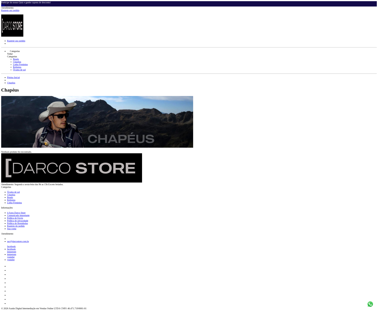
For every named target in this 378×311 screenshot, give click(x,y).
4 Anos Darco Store (16, 212)
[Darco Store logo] (12, 36)
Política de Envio (15, 218)
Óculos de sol (19, 70)
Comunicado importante (18, 215)
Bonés (16, 59)
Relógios (17, 67)
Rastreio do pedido (16, 226)
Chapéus (17, 62)
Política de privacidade (17, 220)
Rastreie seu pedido (10, 10)
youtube (11, 257)
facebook (11, 246)
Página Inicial (13, 77)
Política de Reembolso (17, 223)
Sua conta (11, 228)
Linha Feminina (20, 64)
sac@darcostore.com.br (18, 241)
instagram (11, 251)
